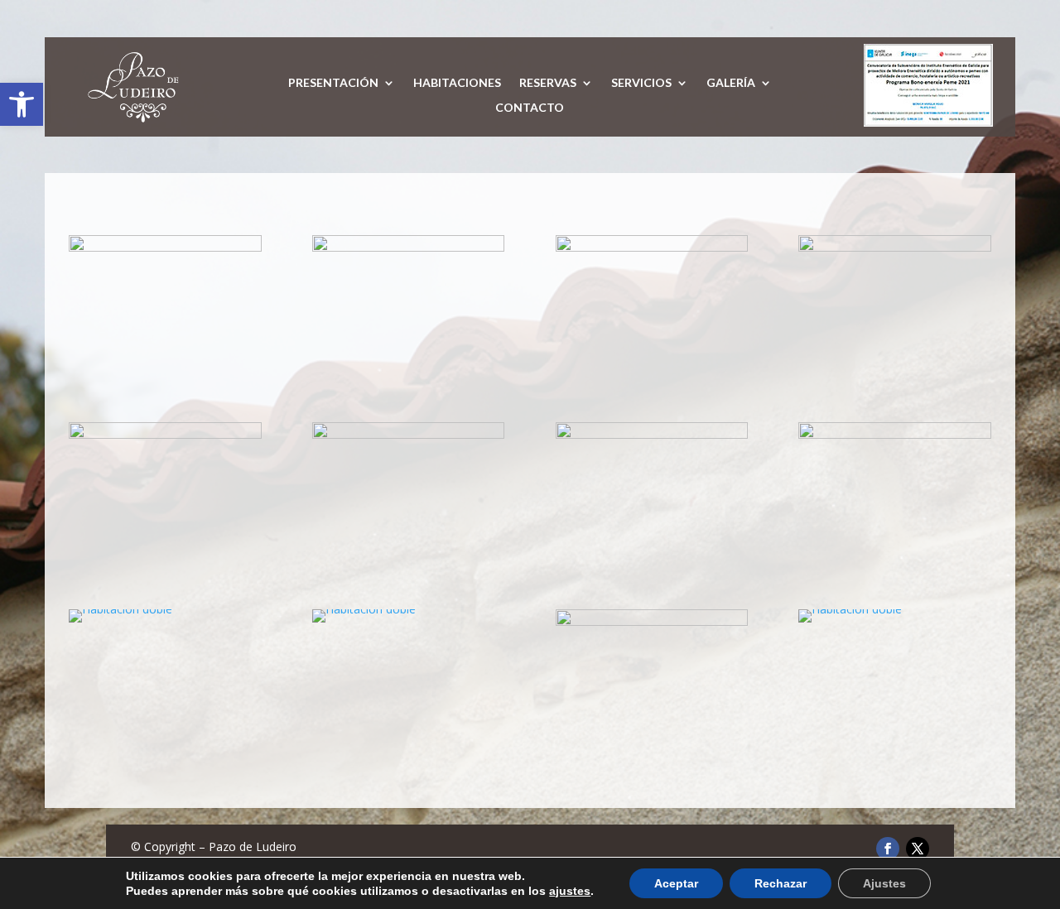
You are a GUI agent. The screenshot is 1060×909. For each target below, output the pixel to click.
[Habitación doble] (120, 609)
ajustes (569, 890)
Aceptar (676, 883)
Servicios (641, 83)
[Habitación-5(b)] (408, 247)
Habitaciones (457, 83)
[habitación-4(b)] (652, 247)
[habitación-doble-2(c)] (408, 434)
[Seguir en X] (917, 848)
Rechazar (780, 883)
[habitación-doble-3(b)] (652, 434)
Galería (730, 83)
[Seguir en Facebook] (887, 848)
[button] (21, 104)
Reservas (547, 83)
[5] (652, 621)
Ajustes (884, 883)
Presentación (333, 83)
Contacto (529, 108)
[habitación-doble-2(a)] (165, 434)
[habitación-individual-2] (894, 247)
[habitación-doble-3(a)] (894, 434)
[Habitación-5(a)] (165, 247)
